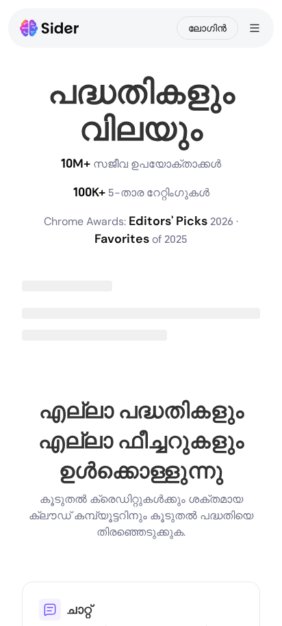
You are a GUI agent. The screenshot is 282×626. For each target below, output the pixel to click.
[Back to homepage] (49, 28)
